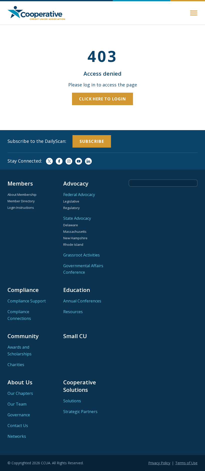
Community (23, 336)
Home (36, 13)
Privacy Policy (159, 463)
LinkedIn (88, 161)
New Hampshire (75, 238)
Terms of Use (186, 463)
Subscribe (92, 141)
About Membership (22, 194)
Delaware (70, 225)
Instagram (69, 161)
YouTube (78, 161)
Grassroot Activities (81, 255)
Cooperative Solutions (79, 385)
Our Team (17, 404)
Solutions (72, 401)
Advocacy (75, 183)
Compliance (23, 289)
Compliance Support (27, 301)
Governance (19, 415)
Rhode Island (73, 244)
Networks (17, 436)
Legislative (71, 201)
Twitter (49, 161)
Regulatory (71, 208)
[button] (193, 12)
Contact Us (18, 425)
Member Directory (21, 201)
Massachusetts (74, 231)
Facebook (59, 161)
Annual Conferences (82, 301)
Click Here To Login (102, 99)
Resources (73, 311)
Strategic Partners (80, 411)
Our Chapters (20, 393)
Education (76, 289)
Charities (16, 364)
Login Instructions (21, 207)
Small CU (75, 336)
